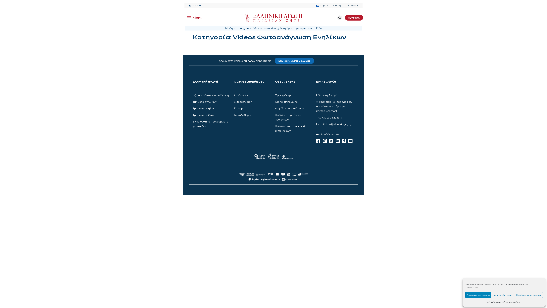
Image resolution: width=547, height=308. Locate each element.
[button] (339, 17)
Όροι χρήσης (283, 95)
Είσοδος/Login (243, 101)
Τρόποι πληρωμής (286, 101)
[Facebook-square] (318, 141)
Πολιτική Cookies (493, 302)
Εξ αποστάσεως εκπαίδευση (211, 95)
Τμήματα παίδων (203, 115)
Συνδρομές (241, 95)
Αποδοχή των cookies (478, 295)
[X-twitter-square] (331, 141)
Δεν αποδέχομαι (503, 295)
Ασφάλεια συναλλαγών (290, 108)
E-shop (238, 108)
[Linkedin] (337, 141)
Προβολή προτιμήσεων (528, 295)
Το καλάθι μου (243, 115)
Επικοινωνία (352, 6)
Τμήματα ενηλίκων (205, 101)
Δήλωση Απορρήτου (511, 302)
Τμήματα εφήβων (204, 108)
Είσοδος (337, 6)
